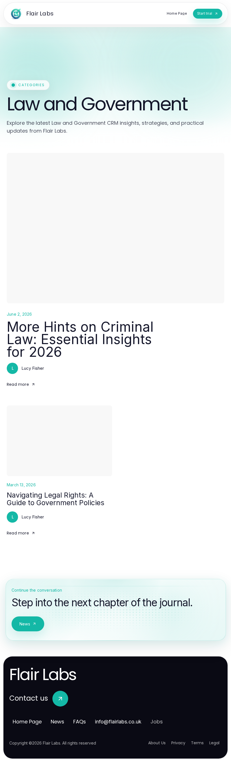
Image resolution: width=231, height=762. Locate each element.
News (24, 623)
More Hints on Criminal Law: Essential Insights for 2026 (80, 339)
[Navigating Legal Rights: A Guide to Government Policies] (59, 440)
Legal (214, 743)
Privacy (178, 743)
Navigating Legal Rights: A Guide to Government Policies (55, 499)
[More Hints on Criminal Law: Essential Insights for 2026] (115, 228)
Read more (18, 384)
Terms (197, 743)
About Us (157, 743)
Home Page (27, 721)
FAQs (79, 721)
